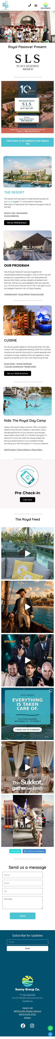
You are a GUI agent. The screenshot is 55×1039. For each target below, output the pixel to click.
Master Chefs (30, 366)
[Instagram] (32, 1025)
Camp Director (24, 449)
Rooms (7, 213)
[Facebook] (23, 1025)
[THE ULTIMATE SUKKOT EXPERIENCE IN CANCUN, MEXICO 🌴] (27, 607)
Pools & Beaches (11, 215)
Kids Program (10, 449)
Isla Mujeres (21, 213)
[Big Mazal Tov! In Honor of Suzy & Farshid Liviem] (27, 821)
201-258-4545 (29, 994)
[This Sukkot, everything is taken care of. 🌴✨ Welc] (27, 714)
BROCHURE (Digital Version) (27, 1011)
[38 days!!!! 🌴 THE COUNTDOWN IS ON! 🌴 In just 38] (27, 553)
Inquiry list (27, 1007)
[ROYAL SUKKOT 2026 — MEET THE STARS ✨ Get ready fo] (27, 660)
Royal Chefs (9, 363)
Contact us (27, 1001)
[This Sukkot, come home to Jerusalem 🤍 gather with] (27, 767)
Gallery (27, 1017)
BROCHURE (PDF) (27, 1014)
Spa (13, 213)
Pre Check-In (27, 495)
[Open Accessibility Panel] (50, 1034)
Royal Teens (37, 449)
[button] (36, 5)
